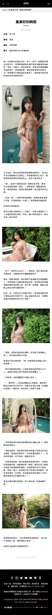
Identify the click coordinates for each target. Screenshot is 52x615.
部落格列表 (13, 10)
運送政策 (35, 584)
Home (4, 10)
